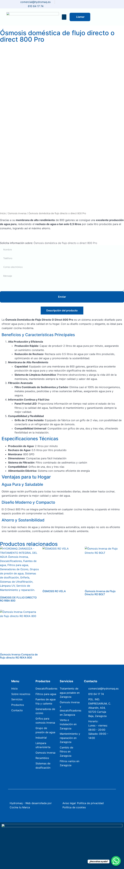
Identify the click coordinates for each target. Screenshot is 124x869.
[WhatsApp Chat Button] (116, 861)
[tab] (62, 310)
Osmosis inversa (17, 213)
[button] (64, 17)
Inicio (3, 213)
